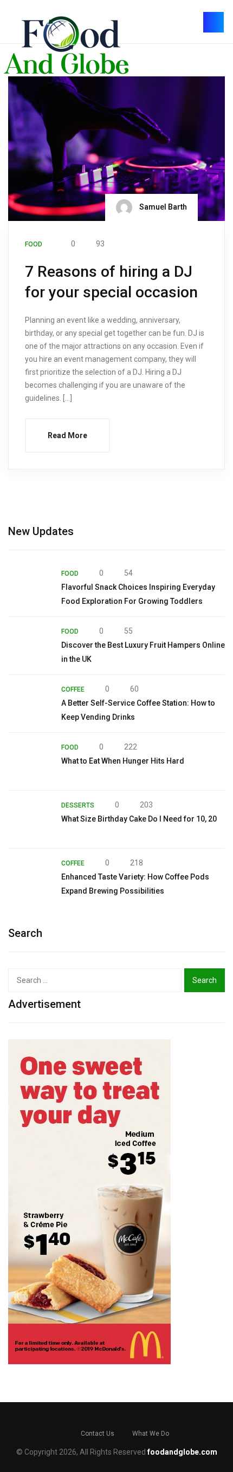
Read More (67, 435)
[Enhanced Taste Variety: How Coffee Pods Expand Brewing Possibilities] (29, 877)
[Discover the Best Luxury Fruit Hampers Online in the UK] (29, 645)
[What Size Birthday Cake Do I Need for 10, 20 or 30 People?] (29, 819)
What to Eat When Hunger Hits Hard (122, 761)
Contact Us (97, 1433)
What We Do (150, 1433)
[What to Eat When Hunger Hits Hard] (29, 761)
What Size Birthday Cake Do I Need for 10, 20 (139, 819)
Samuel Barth (162, 206)
